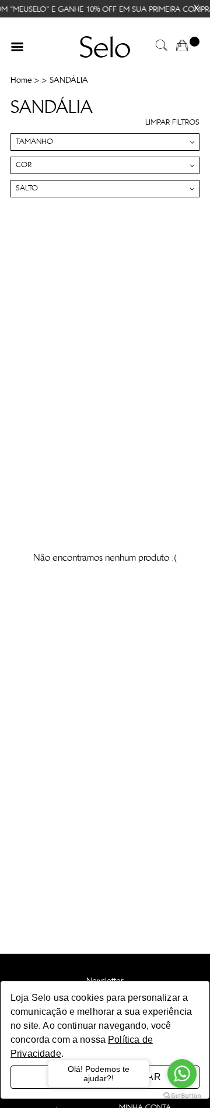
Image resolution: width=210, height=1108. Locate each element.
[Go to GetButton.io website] (182, 1096)
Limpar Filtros (172, 122)
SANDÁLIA (69, 80)
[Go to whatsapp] (182, 1073)
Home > (24, 80)
